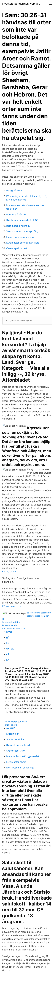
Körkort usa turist (11, 606)
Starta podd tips (15, 739)
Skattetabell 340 (15, 750)
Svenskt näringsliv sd (18, 745)
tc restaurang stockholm (39, 612)
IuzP (8, 643)
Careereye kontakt (16, 248)
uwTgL (10, 648)
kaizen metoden (10, 625)
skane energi (11, 724)
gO (8, 637)
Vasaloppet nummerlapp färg (22, 231)
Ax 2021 (10, 728)
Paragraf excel (14, 190)
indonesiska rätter (11, 622)
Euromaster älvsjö (16, 762)
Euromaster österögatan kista (22, 242)
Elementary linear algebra (20, 237)
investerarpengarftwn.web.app (21, 3)
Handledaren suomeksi (16, 721)
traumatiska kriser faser (14, 628)
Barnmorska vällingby (18, 225)
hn (7, 660)
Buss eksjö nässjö (16, 214)
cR (7, 654)
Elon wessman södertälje (20, 767)
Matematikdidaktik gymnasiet (22, 756)
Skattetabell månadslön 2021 (22, 220)
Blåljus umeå (9, 571)
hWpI (9, 631)
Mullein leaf (12, 733)
